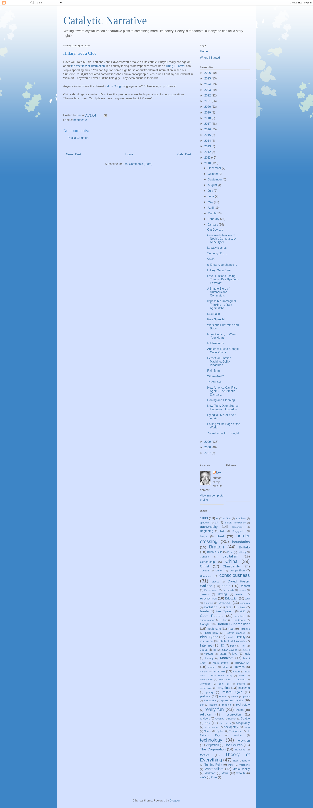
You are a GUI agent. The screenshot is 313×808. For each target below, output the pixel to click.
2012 (208, 151)
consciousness (234, 575)
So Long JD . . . (217, 253)
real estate (243, 704)
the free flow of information (88, 66)
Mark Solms (220, 662)
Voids (210, 259)
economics (208, 598)
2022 (208, 95)
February (214, 218)
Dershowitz (228, 590)
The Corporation (213, 749)
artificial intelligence (235, 522)
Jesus (204, 649)
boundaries (241, 542)
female (204, 611)
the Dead (240, 749)
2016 (208, 129)
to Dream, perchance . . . (222, 264)
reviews (205, 718)
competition (237, 570)
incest (229, 637)
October (213, 173)
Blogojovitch (238, 531)
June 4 (246, 650)
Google (204, 624)
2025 (208, 78)
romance (219, 718)
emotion (225, 603)
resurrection (233, 714)
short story (225, 723)
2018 (208, 118)
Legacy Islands (217, 247)
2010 (208, 163)
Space (207, 731)
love (234, 653)
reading (226, 704)
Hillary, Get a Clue (219, 270)
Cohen (219, 570)
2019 (208, 112)
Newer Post (73, 154)
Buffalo (244, 547)
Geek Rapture (212, 616)
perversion (206, 688)
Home (129, 154)
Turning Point (213, 764)
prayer (246, 696)
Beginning (206, 531)
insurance (206, 641)
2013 (208, 146)
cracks (215, 581)
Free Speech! (216, 319)
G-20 (242, 611)
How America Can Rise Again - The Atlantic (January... (222, 391)
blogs (203, 536)
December (215, 168)
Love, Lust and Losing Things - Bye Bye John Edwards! (223, 279)
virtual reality (241, 769)
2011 (207, 157)
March (212, 213)
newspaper (206, 679)
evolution (210, 607)
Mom (225, 667)
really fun (214, 709)
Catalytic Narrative (105, 20)
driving (222, 594)
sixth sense (211, 727)
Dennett (245, 586)
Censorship (207, 561)
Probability (210, 700)
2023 (208, 89)
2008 (208, 447)
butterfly (242, 552)
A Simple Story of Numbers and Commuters (218, 292)
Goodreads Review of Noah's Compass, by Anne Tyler (222, 239)
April (211, 207)
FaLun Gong (113, 86)
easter (239, 594)
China (231, 561)
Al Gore (227, 518)
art (216, 522)
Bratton (216, 546)
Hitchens (245, 628)
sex (207, 723)
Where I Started (210, 57)
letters (223, 653)
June (211, 196)
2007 (208, 452)
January (213, 224)
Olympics (205, 683)
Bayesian (237, 526)
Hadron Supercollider (233, 624)
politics (205, 696)
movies (240, 666)
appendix (204, 522)
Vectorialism (214, 769)
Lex (218, 472)
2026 (208, 72)
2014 (208, 140)
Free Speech (224, 611)
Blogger (175, 800)
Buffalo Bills (214, 552)
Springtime (235, 731)
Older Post (184, 154)
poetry (209, 692)
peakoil (241, 683)
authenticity (209, 527)
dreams (204, 594)
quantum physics (232, 700)
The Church (233, 745)
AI (217, 518)
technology (211, 739)
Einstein (208, 602)
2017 (208, 123)
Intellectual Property (232, 641)
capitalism (230, 556)
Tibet (235, 760)
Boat (220, 536)
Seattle (245, 718)
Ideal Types (209, 637)
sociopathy (231, 727)
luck (247, 653)
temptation (212, 745)
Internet (206, 645)
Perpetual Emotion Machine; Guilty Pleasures (219, 362)
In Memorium (215, 343)
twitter (231, 764)
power (234, 696)
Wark (225, 773)
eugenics (245, 603)
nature (237, 671)
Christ (204, 566)
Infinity (241, 637)
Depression (210, 590)
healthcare (80, 119)
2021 (208, 101)
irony (233, 645)
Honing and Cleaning (221, 400)
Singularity (243, 723)
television (243, 740)
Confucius (205, 576)
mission (212, 667)
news (242, 675)
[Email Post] (105, 115)
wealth (240, 773)
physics (224, 688)
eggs (247, 598)
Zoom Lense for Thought (223, 433)
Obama (241, 679)
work (203, 777)
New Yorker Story (221, 675)
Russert (232, 718)
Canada (204, 556)
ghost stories (207, 619)
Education (231, 598)
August (213, 185)
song (247, 727)
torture (246, 760)
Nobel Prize (225, 679)
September (215, 179)
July (211, 190)
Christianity (231, 566)
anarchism (240, 518)
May (211, 202)
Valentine (244, 764)
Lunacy (209, 658)
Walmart (210, 773)
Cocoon (204, 570)
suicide (237, 735)
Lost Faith (213, 313)
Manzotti (226, 658)
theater (204, 755)
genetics (239, 616)
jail (243, 645)
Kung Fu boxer (175, 66)
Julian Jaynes (229, 649)
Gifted (223, 619)
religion (205, 714)
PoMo (222, 696)
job (214, 649)
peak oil (224, 683)
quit (202, 704)
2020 (208, 106)
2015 (208, 134)
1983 (204, 518)
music (203, 671)
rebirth (239, 710)
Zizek (214, 777)
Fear (243, 607)
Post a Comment (78, 137)
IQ (222, 645)
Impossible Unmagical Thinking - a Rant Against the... (221, 305)
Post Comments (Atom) (137, 163)
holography (211, 632)
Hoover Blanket (235, 632)
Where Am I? (215, 376)
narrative (218, 671)
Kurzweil (208, 653)
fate (228, 607)
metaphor (242, 662)
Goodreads (239, 619)
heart (231, 628)
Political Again (232, 692)
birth (222, 531)
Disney (242, 590)
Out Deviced (215, 229)
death (226, 586)
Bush (230, 552)
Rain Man (213, 370)
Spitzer (220, 731)
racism (213, 704)
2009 (208, 441)
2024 (208, 84)
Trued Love (214, 382)
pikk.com (244, 687)
